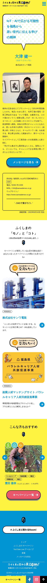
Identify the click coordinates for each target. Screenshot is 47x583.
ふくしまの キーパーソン (23, 546)
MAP (9, 182)
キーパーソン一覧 (13, 579)
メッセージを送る (24, 556)
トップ (23, 542)
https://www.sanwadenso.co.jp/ (19, 195)
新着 (23, 553)
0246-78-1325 (17, 185)
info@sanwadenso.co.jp (21, 188)
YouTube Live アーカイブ (24, 549)
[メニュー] (44, 4)
